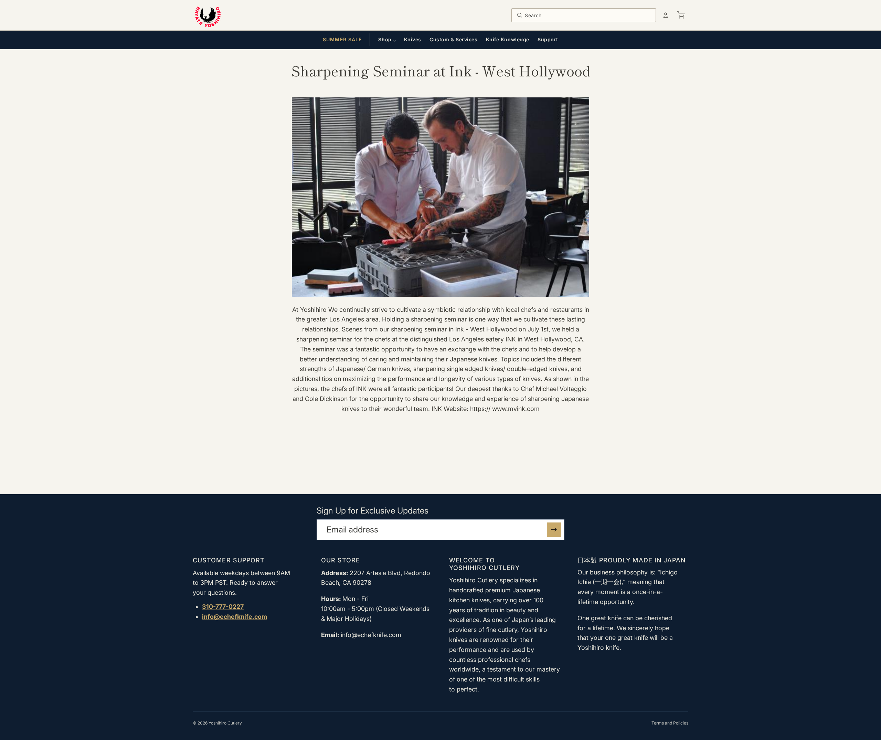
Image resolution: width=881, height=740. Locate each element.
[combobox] (588, 15)
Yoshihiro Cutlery (225, 723)
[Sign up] (554, 529)
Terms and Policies (669, 723)
